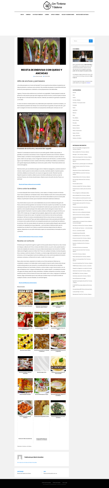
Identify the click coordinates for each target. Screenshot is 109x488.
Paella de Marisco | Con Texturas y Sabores (81, 177)
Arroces (74, 92)
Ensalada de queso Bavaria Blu (79, 233)
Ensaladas (75, 105)
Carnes (47, 14)
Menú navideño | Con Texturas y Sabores (81, 152)
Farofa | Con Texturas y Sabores (79, 254)
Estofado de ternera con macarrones (80, 247)
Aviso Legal (65, 482)
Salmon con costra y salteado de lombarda (81, 212)
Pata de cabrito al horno (78, 183)
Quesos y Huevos (76, 128)
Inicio (22, 14)
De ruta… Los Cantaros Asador (79, 230)
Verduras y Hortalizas (27, 446)
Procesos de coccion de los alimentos (80, 207)
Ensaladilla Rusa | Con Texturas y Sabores (81, 235)
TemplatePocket (53, 484)
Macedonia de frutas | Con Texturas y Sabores (82, 294)
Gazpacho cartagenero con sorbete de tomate (82, 268)
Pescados (75, 123)
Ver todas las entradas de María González (27, 462)
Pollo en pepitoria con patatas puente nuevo (82, 198)
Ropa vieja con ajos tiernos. (78, 209)
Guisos (74, 107)
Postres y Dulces (76, 125)
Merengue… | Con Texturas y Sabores (80, 154)
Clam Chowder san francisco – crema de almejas (82, 228)
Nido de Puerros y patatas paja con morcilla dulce (83, 163)
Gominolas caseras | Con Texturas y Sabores (82, 275)
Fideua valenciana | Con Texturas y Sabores (81, 256)
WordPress (64, 484)
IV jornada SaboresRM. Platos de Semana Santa (82, 289)
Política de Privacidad (46, 482)
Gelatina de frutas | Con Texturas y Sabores (82, 270)
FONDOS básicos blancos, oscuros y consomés (82, 265)
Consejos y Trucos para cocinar (79, 102)
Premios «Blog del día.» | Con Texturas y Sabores (82, 200)
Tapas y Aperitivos (76, 135)
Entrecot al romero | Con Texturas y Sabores (82, 238)
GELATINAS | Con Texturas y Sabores (80, 273)
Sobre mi (28, 14)
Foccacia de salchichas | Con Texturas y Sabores (82, 263)
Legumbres (75, 110)
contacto (88, 82)
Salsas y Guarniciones (68, 14)
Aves (74, 95)
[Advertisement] (54, 25)
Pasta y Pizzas (76, 120)
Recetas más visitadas (82, 14)
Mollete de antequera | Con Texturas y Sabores (82, 157)
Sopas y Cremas (55, 14)
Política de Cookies (56, 482)
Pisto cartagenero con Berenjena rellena (81, 192)
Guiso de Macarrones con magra (79, 278)
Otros (74, 115)
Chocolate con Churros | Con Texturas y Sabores (82, 225)
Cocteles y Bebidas (38, 14)
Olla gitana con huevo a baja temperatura (81, 170)
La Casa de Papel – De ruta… (78, 291)
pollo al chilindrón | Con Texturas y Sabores (81, 195)
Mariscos (74, 112)
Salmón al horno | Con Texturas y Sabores (81, 214)
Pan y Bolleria (75, 117)
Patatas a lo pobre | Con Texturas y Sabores (82, 186)
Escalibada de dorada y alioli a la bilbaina (81, 240)
